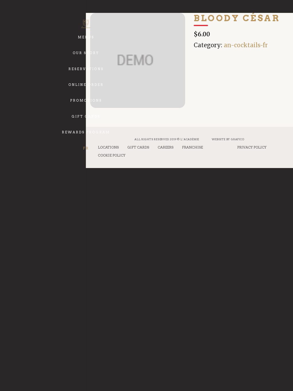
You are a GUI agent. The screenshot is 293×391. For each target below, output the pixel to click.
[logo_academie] (85, 23)
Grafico (237, 139)
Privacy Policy (251, 147)
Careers (165, 147)
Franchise (192, 147)
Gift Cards (138, 147)
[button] (97, 33)
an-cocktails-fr (246, 45)
